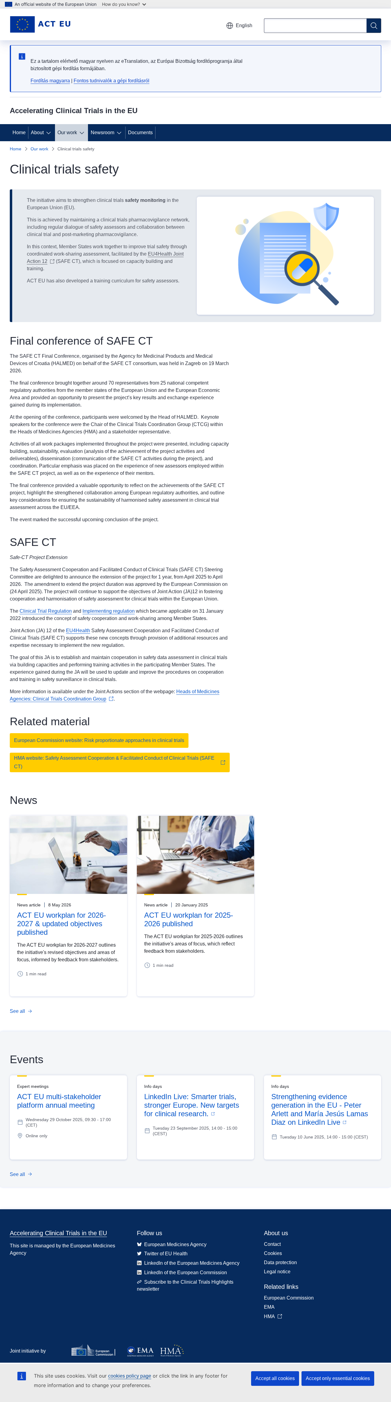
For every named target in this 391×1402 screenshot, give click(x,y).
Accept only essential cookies (338, 1378)
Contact (272, 1244)
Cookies (273, 1253)
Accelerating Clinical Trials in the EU (58, 1233)
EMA (269, 1307)
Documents (140, 132)
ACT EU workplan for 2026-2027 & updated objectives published (61, 923)
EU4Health (78, 630)
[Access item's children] (50, 132)
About (37, 132)
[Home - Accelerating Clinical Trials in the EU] (40, 24)
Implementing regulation (108, 611)
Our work (67, 132)
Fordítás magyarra (50, 80)
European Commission (289, 1297)
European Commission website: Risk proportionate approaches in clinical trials (99, 740)
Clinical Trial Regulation (46, 611)
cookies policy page (129, 1376)
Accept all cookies (275, 1378)
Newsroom (102, 132)
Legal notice (277, 1271)
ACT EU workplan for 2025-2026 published (188, 919)
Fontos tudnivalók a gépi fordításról (111, 80)
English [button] (244, 25)
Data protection (280, 1262)
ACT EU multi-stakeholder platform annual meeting (59, 1100)
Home (19, 132)
